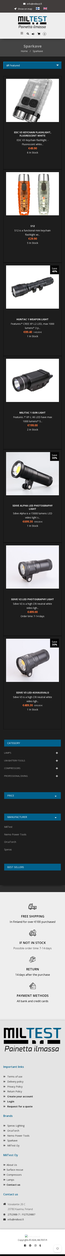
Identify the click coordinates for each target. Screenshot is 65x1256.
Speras (8, 849)
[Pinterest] (30, 1245)
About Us (12, 1164)
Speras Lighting (15, 1125)
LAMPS (7, 752)
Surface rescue (15, 1169)
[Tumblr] (40, 1245)
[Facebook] (25, 1245)
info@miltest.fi (34, 3)
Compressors (14, 1174)
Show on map (24, 8)
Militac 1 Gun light (32, 412)
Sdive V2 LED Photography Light (32, 599)
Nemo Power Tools (15, 834)
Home (24, 51)
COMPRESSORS (12, 768)
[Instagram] (35, 1245)
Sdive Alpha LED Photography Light (32, 507)
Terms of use (14, 1076)
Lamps (10, 1179)
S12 (33, 226)
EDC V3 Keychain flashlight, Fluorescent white (32, 134)
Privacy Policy (15, 1086)
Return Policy (14, 1091)
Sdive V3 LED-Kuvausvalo (32, 692)
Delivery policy (15, 1081)
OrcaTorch (10, 841)
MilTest (8, 826)
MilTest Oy (13, 1145)
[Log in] (33, 34)
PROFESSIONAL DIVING (16, 775)
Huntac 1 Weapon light (32, 319)
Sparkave (12, 1140)
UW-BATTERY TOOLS (14, 760)
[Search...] (27, 33)
